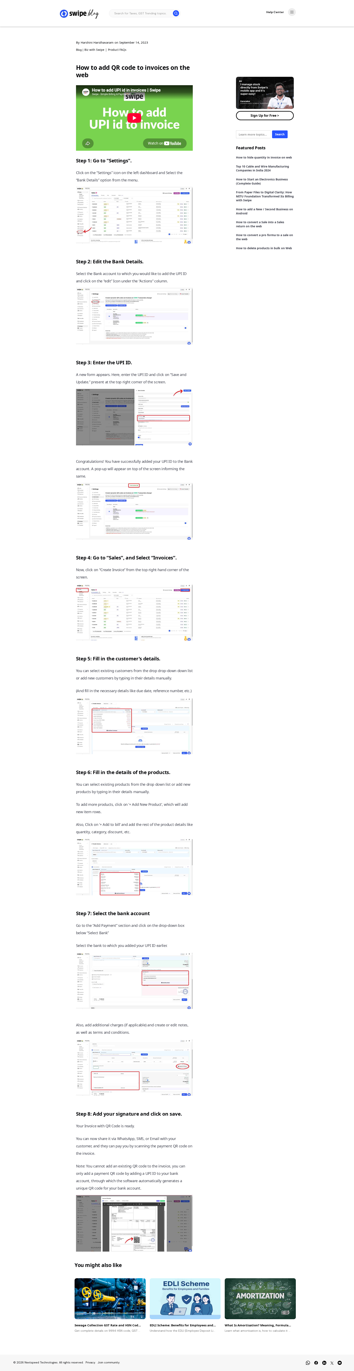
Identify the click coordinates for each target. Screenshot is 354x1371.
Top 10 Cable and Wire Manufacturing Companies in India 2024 (262, 168)
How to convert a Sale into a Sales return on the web (260, 224)
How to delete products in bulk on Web (264, 248)
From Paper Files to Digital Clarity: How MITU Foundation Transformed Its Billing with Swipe (265, 196)
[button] (292, 12)
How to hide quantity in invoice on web (264, 157)
